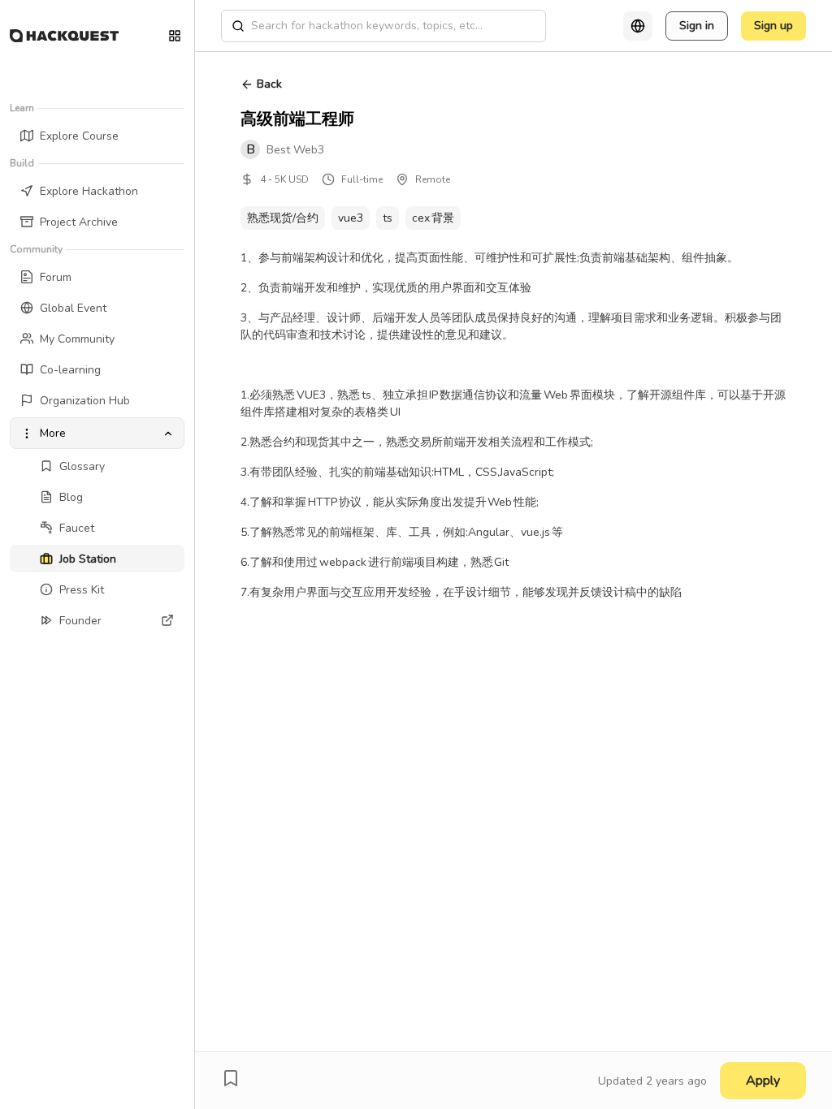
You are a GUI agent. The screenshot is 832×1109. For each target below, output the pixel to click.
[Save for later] (230, 1078)
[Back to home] (64, 35)
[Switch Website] (174, 35)
